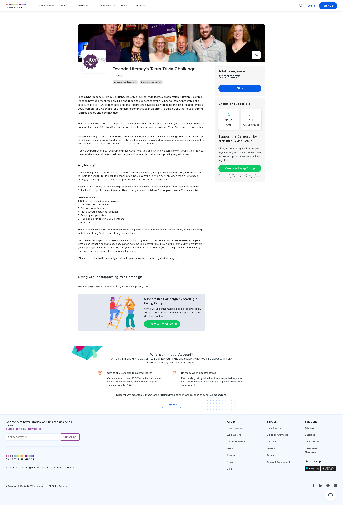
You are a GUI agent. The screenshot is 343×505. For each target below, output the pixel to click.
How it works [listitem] (234, 428)
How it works (46, 5)
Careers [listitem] (231, 455)
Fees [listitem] (230, 448)
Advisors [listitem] (309, 428)
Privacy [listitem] (271, 448)
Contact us (140, 5)
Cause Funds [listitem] (312, 441)
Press (124, 5)
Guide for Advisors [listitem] (277, 434)
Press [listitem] (230, 461)
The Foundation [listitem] (236, 441)
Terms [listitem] (270, 455)
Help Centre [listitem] (274, 428)
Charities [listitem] (310, 434)
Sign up (328, 6)
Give (240, 88)
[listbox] (66, 6)
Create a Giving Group (162, 324)
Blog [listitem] (229, 468)
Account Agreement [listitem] (278, 461)
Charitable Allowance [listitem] (311, 450)
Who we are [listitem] (234, 434)
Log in (312, 6)
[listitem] (313, 486)
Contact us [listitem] (273, 441)
